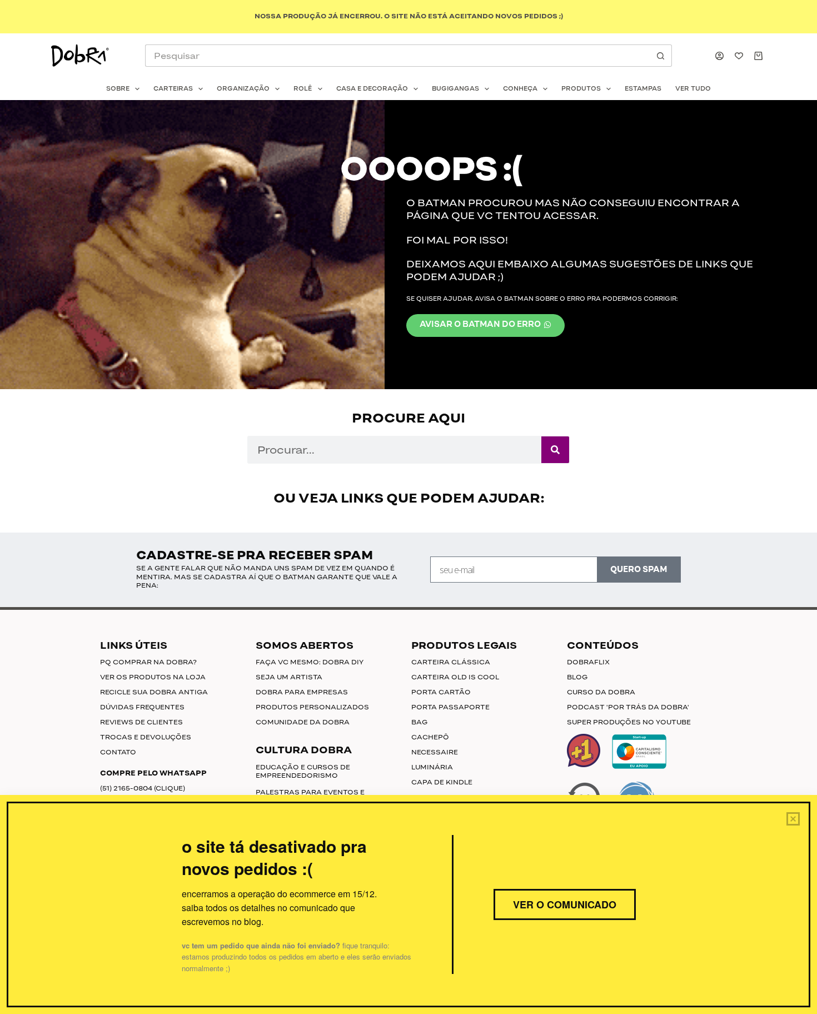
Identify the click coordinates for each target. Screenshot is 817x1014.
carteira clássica (450, 662)
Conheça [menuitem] (520, 88)
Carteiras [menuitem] (173, 88)
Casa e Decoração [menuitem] (372, 88)
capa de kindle (441, 782)
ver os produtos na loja (153, 677)
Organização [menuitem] (243, 88)
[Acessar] (719, 56)
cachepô (430, 737)
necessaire (434, 752)
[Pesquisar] (555, 449)
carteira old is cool (455, 677)
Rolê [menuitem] (302, 88)
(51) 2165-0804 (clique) (142, 788)
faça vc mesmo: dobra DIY (309, 662)
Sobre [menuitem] (117, 88)
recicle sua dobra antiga (154, 692)
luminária (432, 767)
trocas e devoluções (145, 737)
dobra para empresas (302, 692)
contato (118, 752)
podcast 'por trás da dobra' (628, 707)
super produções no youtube (629, 722)
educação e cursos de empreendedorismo (303, 771)
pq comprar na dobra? (148, 662)
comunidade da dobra (303, 722)
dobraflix (588, 662)
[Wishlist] (739, 56)
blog (577, 677)
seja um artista (289, 677)
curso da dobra (601, 692)
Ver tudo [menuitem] (693, 88)
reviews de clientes (141, 722)
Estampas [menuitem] (643, 88)
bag (419, 722)
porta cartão (441, 692)
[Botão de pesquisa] (661, 55)
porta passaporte (450, 707)
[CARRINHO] (760, 56)
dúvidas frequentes (142, 707)
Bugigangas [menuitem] (455, 88)
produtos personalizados (312, 707)
